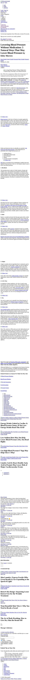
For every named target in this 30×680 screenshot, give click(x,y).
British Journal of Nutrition (17, 301)
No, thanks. (9, 39)
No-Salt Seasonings (4, 384)
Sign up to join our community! (8, 28)
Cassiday (3, 517)
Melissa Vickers (4, 545)
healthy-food (6, 403)
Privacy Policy (6, 672)
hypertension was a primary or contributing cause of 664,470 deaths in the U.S (15, 83)
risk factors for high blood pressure (14, 149)
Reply (4, 505)
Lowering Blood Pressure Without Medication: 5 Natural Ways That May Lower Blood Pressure (14, 659)
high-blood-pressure (8, 407)
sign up (2, 2)
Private (9, 640)
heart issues (8, 124)
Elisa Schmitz (4, 497)
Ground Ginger (4, 390)
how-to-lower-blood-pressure (10, 409)
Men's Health (21, 59)
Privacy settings (17, 678)
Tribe (2, 511)
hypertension (6, 411)
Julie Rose (3, 506)
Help (4, 669)
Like (2, 505)
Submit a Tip (3, 11)
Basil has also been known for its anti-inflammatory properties (15, 236)
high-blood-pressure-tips (9, 408)
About (4, 664)
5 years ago (8, 540)
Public (4, 640)
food (4, 5)
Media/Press (6, 666)
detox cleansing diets (13, 318)
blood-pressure (6, 395)
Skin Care (3, 574)
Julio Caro (3, 541)
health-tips (5, 400)
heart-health (6, 404)
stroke (26, 124)
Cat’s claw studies (20, 287)
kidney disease (6, 126)
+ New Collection (4, 642)
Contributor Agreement (8, 673)
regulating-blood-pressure (9, 415)
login (6, 2)
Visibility (3, 639)
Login (2, 10)
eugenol (12, 228)
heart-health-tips (7, 405)
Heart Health (3, 59)
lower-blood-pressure (8, 412)
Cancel (10, 643)
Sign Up (6, 10)
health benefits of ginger (17, 275)
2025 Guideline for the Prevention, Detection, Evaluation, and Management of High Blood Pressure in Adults (14, 93)
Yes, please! (3, 39)
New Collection (4, 634)
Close (11, 642)
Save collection (4, 643)
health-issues (6, 399)
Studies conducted (15, 266)
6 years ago (8, 505)
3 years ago (8, 544)
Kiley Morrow (10, 503)
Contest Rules (6, 674)
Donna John (3, 534)
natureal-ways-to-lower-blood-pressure (12, 413)
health (4, 6)
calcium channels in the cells (21, 290)
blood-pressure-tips (7, 396)
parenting (5, 7)
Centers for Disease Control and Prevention (13, 80)
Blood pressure (4, 119)
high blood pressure (21, 88)
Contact (5, 665)
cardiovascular (6, 397)
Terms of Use (6, 670)
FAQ (4, 668)
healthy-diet (6, 401)
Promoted (16, 59)
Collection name (4, 636)
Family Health (10, 59)
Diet (2, 162)
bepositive (3, 521)
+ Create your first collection (7, 632)
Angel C (3, 526)
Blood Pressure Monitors (6, 379)
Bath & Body (4, 615)
